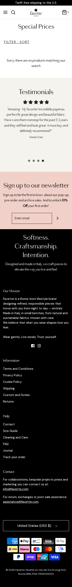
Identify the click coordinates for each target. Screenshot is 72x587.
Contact (9, 424)
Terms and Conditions (18, 369)
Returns (8, 402)
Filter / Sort (17, 42)
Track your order (14, 457)
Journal (8, 451)
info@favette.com (15, 489)
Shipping (9, 388)
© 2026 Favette (15, 570)
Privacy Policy (12, 375)
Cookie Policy (12, 382)
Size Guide (10, 431)
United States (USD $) (34, 525)
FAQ (6, 444)
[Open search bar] (15, 12)
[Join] (57, 218)
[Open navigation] (5, 12)
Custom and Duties (16, 395)
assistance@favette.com (21, 502)
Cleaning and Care (15, 437)
